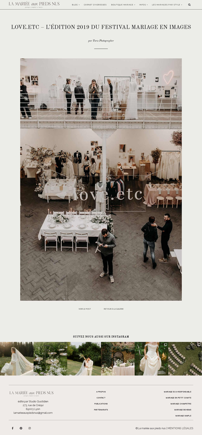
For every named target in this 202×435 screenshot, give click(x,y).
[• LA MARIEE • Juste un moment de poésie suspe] (17, 359)
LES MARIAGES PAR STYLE (166, 5)
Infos (142, 5)
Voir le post (85, 309)
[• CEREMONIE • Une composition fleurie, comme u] (50, 359)
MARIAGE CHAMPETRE (181, 404)
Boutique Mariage (122, 5)
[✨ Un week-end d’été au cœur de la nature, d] (84, 359)
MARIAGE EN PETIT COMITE (178, 398)
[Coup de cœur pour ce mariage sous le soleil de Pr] (151, 359)
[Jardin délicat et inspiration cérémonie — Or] (185, 359)
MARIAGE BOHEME (182, 410)
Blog (75, 5)
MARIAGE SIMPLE (183, 416)
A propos (101, 392)
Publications (101, 404)
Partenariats (101, 410)
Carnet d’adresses (95, 5)
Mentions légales (180, 428)
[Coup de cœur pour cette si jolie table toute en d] (118, 359)
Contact (101, 398)
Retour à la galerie (114, 309)
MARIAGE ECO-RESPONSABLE (177, 392)
